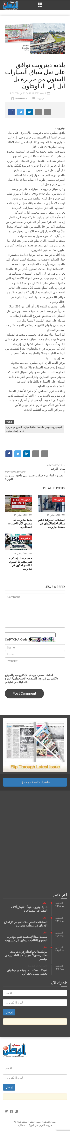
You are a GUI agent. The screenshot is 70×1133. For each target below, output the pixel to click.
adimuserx (21, 98)
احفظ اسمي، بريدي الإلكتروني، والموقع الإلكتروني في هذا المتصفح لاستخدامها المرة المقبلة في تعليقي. (32, 678)
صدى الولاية (58, 469)
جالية (44, 903)
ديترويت (40, 98)
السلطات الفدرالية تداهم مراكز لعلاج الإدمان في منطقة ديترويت (51, 523)
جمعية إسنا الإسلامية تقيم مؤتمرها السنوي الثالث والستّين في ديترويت (26, 938)
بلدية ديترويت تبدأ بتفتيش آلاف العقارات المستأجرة (20, 523)
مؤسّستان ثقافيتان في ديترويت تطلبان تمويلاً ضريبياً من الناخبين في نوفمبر (26, 955)
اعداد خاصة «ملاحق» (35, 782)
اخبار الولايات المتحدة (37, 966)
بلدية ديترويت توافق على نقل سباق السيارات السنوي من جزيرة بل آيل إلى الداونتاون (34, 429)
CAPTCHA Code (16, 639)
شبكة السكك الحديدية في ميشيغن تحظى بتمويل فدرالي (27, 971)
